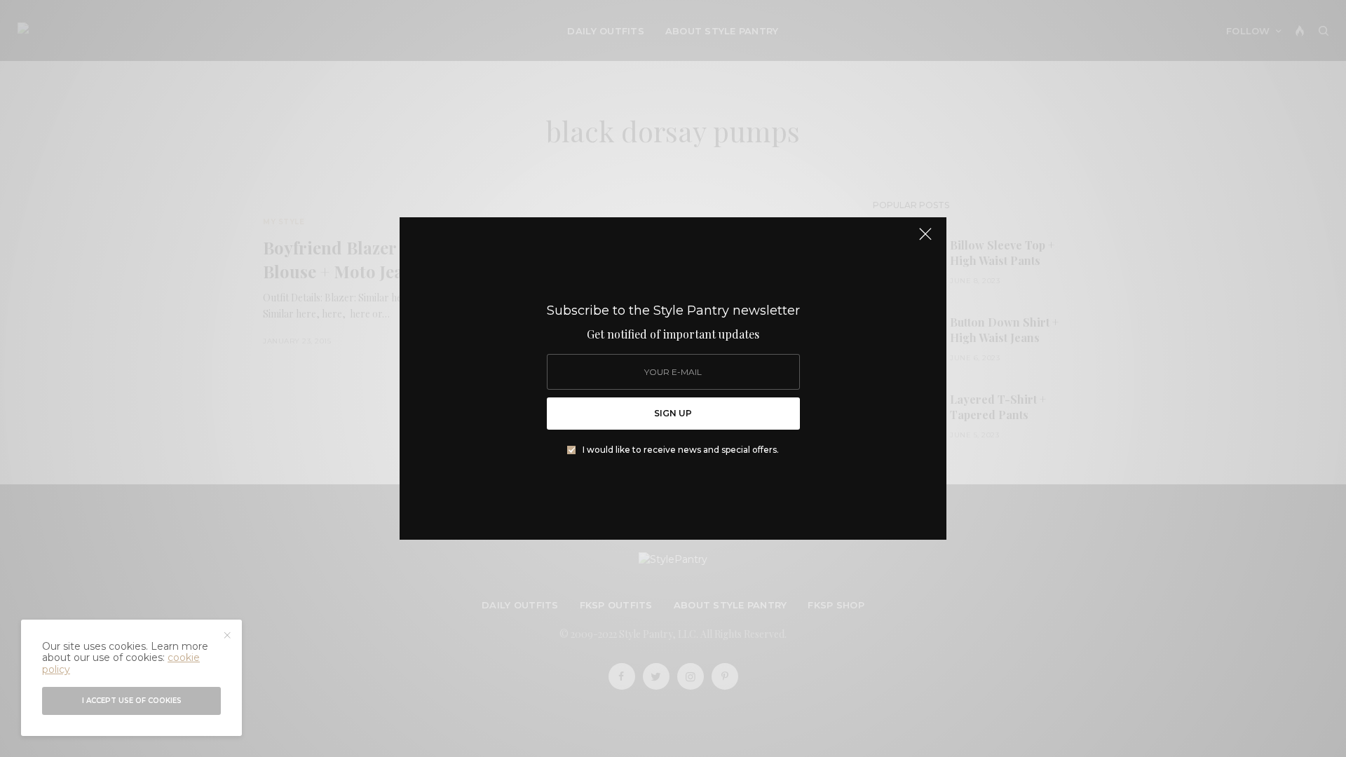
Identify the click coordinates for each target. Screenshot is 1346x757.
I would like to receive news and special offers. (681, 450)
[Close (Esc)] (925, 239)
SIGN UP (673, 413)
